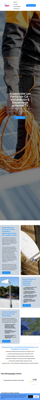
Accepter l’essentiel (36, 397)
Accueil (15, 2)
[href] (30, 327)
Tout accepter (30, 397)
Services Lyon (17, 8)
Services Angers (17, 6)
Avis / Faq (16, 4)
